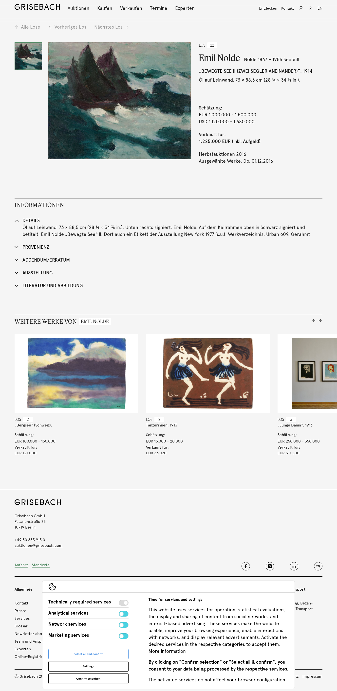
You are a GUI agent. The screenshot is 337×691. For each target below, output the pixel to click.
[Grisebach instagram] (270, 566)
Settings (88, 666)
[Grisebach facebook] (246, 566)
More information (167, 651)
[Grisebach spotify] (318, 566)
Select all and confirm (88, 654)
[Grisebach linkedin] (294, 566)
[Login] (311, 8)
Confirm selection (88, 678)
